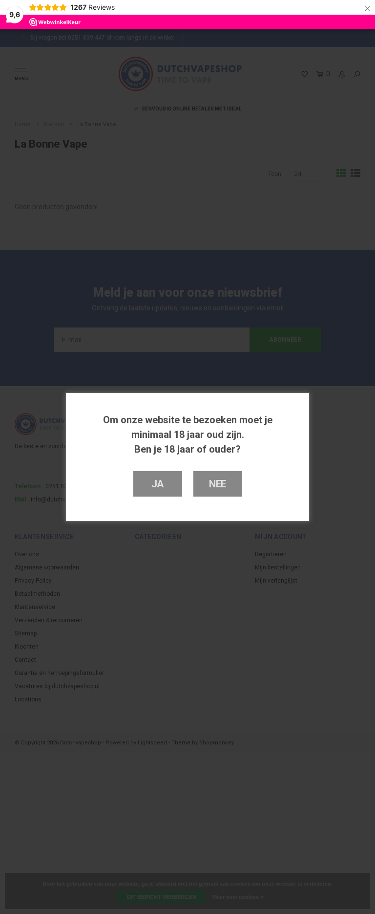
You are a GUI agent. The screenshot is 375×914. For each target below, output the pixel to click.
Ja (157, 484)
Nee (217, 484)
